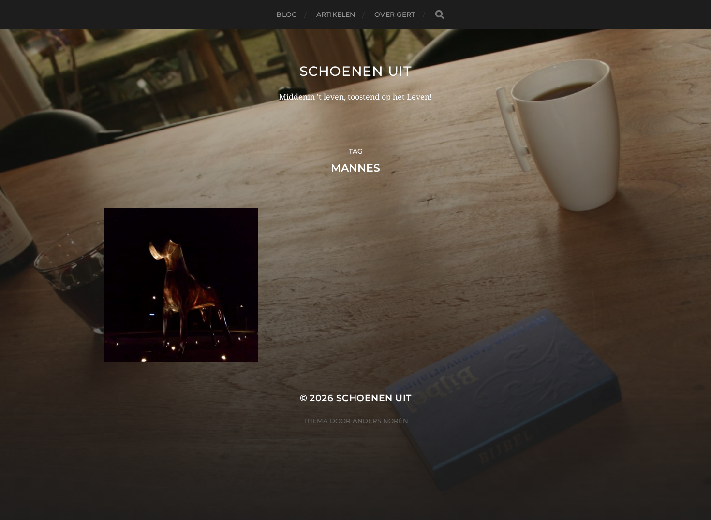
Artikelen (335, 14)
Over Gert (394, 14)
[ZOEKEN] (439, 14)
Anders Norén (380, 421)
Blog (286, 14)
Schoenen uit (355, 71)
